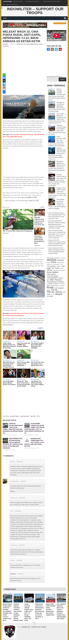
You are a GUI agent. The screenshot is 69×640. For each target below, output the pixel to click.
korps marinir (51, 274)
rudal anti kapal (14, 416)
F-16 (61, 264)
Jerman (49, 270)
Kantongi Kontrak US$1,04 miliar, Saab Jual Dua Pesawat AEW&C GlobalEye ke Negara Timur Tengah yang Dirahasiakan (57, 180)
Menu (5, 18)
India (63, 266)
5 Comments (6, 450)
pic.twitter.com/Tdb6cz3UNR (27, 197)
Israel (57, 268)
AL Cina (63, 258)
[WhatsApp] (24, 74)
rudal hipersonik (24, 416)
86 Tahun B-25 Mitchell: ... (33, 1)
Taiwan (48, 290)
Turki (48, 294)
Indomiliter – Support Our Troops (34, 627)
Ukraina (58, 294)
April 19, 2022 (34, 200)
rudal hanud (61, 285)
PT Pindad (62, 283)
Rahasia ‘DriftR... (18, 1)
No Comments (6, 435)
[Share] (24, 92)
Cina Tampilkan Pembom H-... (11, 4)
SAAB (55, 288)
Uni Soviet (50, 296)
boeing (48, 262)
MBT (48, 280)
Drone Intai (49, 264)
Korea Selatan (52, 272)
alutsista (51, 260)
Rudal (40, 44)
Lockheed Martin (52, 278)
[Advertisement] (24, 60)
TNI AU (58, 292)
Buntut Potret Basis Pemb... (51, 1)
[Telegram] (24, 83)
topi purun (13, 573)
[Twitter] (56, 49)
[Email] (24, 89)
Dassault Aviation (60, 262)
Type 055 (32, 416)
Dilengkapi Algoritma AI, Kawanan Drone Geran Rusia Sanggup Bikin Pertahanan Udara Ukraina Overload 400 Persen (57, 167)
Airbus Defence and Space (53, 258)
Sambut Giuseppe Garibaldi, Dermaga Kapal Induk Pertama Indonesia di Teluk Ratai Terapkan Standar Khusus (56, 94)
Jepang (61, 268)
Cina (7, 416)
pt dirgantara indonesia (53, 283)
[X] (24, 80)
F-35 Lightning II (51, 266)
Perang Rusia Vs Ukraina (55, 282)
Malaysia (61, 278)
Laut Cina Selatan (52, 276)
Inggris (49, 268)
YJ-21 (38, 416)
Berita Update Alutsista (32, 44)
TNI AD (54, 290)
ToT (64, 292)
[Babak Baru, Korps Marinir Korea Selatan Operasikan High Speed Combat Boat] (50, 598)
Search (62, 79)
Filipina (59, 266)
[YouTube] (60, 49)
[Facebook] (24, 77)
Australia (60, 260)
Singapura (61, 288)
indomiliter (5, 44)
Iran (53, 268)
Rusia (50, 287)
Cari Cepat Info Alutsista (54, 76)
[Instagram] (52, 49)
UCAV (52, 294)
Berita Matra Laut (21, 44)
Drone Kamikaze (56, 264)
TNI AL (50, 292)
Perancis (58, 280)
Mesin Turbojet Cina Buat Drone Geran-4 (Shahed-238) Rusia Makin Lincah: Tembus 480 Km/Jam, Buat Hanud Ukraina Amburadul (56, 234)
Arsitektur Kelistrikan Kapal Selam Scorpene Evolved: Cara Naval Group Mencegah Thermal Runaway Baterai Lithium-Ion (57, 153)
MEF (52, 280)
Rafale (48, 285)
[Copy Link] (24, 86)
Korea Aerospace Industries (59, 270)
